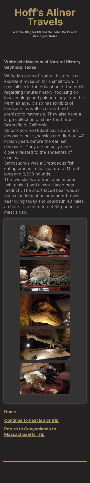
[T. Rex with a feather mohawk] (45, 310)
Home (10, 411)
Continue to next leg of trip (31, 420)
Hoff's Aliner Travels (45, 17)
